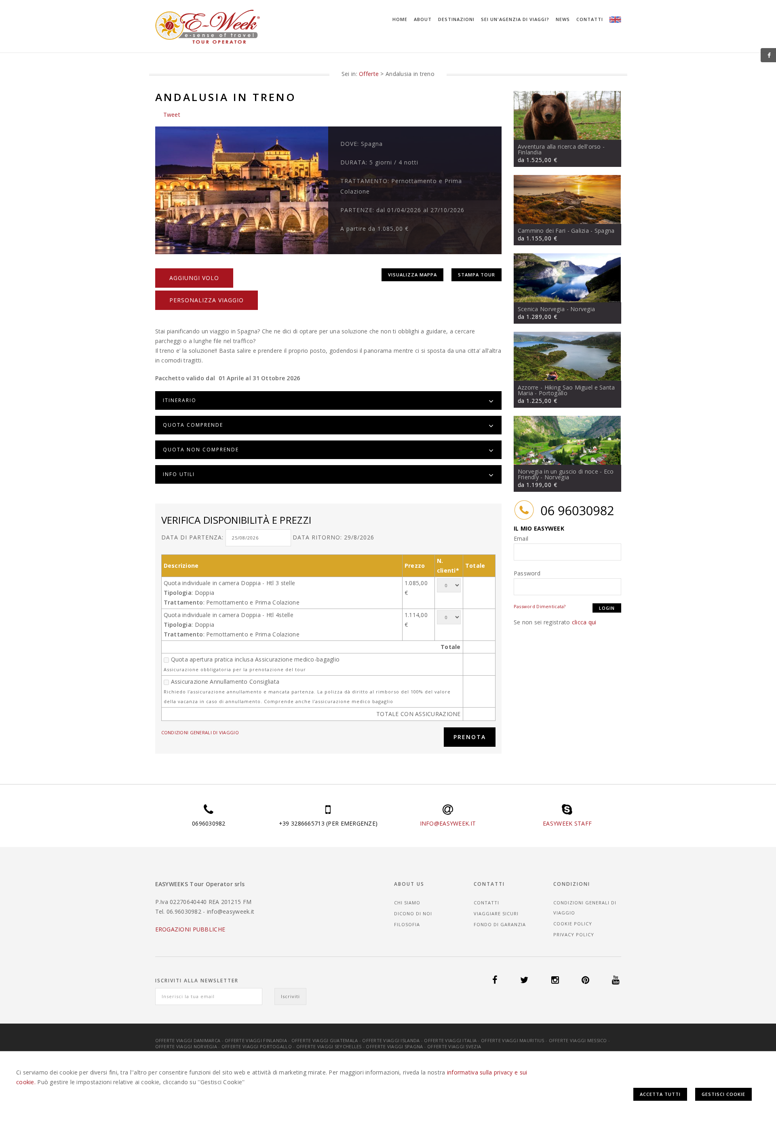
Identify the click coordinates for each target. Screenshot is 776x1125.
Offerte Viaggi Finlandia (256, 1040)
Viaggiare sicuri (496, 913)
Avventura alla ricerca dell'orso (559, 146)
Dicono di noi (413, 913)
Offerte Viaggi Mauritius (512, 1040)
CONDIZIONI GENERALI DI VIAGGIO (200, 732)
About (423, 19)
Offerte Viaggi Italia (450, 1040)
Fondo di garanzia (500, 924)
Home (399, 19)
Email (521, 538)
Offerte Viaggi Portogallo (256, 1046)
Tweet (171, 114)
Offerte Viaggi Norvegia (186, 1046)
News (563, 19)
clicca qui (584, 622)
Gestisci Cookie (723, 1094)
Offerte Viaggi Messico (578, 1040)
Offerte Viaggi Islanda (391, 1040)
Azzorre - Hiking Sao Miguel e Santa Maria (566, 390)
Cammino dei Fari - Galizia (553, 230)
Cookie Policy (572, 924)
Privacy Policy (573, 934)
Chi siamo (407, 903)
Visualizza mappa (412, 275)
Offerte (369, 74)
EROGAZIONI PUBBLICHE (190, 929)
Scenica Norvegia (541, 309)
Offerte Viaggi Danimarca (188, 1040)
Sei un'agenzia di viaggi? (515, 19)
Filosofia (407, 924)
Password (527, 573)
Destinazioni (456, 19)
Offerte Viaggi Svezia (454, 1046)
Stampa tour (476, 275)
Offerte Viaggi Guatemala (324, 1040)
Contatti (589, 19)
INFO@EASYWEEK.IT (448, 823)
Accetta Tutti (660, 1094)
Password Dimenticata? (540, 606)
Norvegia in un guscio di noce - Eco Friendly (566, 474)
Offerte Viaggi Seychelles (329, 1046)
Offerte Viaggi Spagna (394, 1046)
